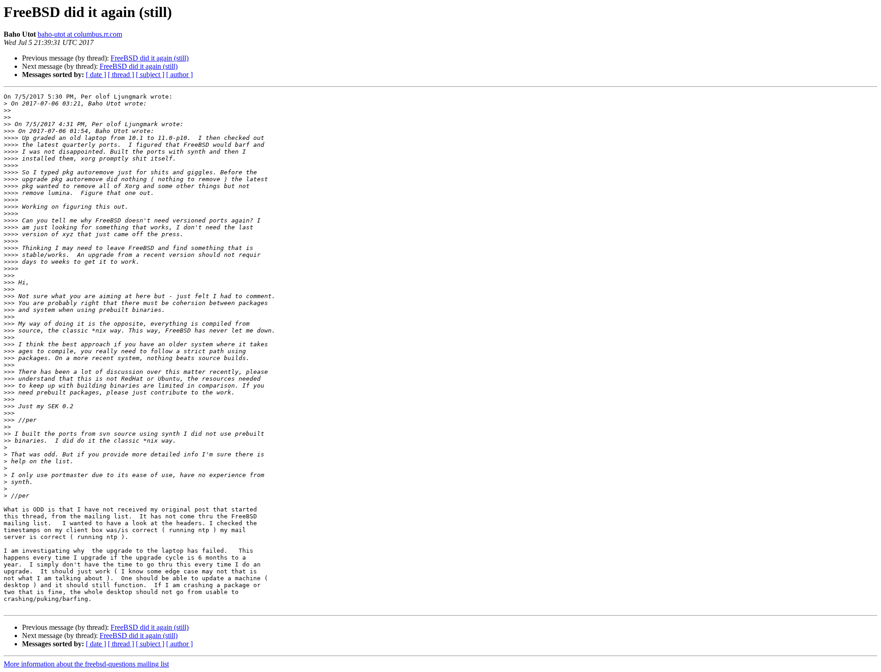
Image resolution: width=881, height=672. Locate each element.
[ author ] (179, 74)
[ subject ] (150, 74)
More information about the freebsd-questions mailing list (86, 664)
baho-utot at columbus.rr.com (80, 34)
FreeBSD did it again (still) (150, 58)
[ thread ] (121, 74)
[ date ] (96, 74)
